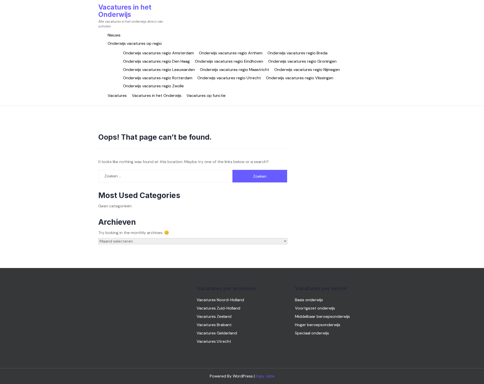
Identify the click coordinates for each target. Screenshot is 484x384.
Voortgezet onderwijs (315, 308)
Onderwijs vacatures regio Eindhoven (229, 61)
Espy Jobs (265, 376)
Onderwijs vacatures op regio (135, 43)
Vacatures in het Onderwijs (124, 10)
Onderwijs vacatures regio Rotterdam (157, 78)
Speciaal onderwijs (312, 333)
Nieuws (114, 35)
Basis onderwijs (309, 299)
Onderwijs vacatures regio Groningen (302, 61)
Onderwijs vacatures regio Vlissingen (299, 78)
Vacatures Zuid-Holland (218, 308)
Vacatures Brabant (214, 324)
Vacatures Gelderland (217, 333)
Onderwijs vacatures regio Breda (297, 53)
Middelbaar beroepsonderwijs (322, 316)
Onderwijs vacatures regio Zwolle (153, 86)
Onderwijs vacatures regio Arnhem (230, 53)
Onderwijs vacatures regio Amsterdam (158, 53)
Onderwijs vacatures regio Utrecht (229, 78)
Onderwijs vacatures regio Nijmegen (307, 69)
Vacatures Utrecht (214, 341)
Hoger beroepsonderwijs (317, 324)
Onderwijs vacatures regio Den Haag (156, 61)
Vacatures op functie (206, 95)
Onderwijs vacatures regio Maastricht (234, 69)
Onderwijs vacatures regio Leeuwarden (159, 69)
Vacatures (117, 95)
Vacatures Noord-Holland (220, 299)
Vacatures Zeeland (214, 316)
